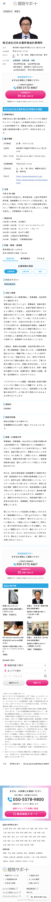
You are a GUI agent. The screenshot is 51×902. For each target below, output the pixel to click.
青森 (10, 828)
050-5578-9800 (28, 799)
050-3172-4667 (27, 87)
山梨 (43, 832)
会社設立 (27, 857)
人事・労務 (35, 857)
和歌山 (43, 837)
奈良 (38, 837)
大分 (17, 845)
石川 (17, 837)
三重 (34, 832)
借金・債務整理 (29, 853)
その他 (31, 861)
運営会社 (29, 892)
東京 (36, 828)
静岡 (26, 832)
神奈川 (41, 828)
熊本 (13, 845)
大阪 (21, 837)
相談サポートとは (12, 875)
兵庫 (30, 837)
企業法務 (25, 271)
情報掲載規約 (31, 888)
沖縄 (31, 845)
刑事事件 (18, 861)
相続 (40, 271)
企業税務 (10, 271)
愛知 (21, 832)
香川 (30, 841)
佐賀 (4, 845)
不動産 (5, 857)
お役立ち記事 (10, 883)
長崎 (9, 845)
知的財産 (43, 857)
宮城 (19, 828)
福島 (31, 828)
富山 (13, 837)
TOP (5, 764)
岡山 (9, 841)
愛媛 (34, 841)
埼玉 (46, 828)
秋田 (23, 828)
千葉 (4, 832)
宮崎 (21, 845)
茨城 (9, 832)
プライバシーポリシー (10, 896)
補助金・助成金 (8, 861)
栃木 (13, 832)
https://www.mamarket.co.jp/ (29, 176)
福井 (9, 837)
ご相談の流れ (34, 875)
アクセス (41, 258)
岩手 (14, 828)
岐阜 (30, 832)
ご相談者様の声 (11, 879)
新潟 (4, 837)
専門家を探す (15, 764)
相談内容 (10, 258)
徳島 (26, 841)
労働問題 (39, 853)
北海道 (5, 828)
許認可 (25, 861)
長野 (38, 832)
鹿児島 (26, 845)
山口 (13, 841)
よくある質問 (34, 879)
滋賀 (34, 837)
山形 (27, 828)
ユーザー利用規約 (9, 888)
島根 (21, 841)
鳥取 (17, 841)
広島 (4, 841)
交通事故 (19, 853)
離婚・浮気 (7, 853)
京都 (26, 837)
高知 (38, 841)
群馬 (17, 832)
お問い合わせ (34, 883)
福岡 (43, 841)
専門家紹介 (25, 258)
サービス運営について (10, 892)
